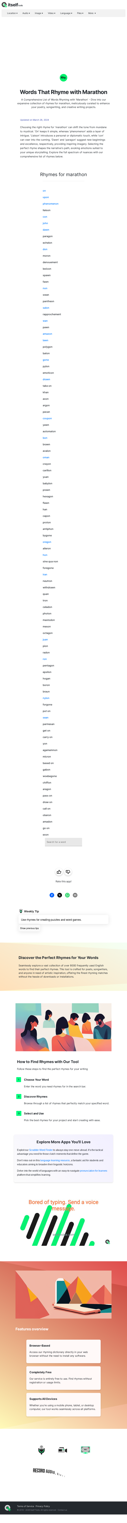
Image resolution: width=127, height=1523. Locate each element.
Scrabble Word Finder (41, 1150)
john (45, 223)
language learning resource (55, 1160)
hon (45, 554)
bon (45, 437)
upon (46, 197)
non (45, 288)
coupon (47, 418)
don (45, 249)
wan (45, 320)
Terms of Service (25, 1506)
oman (46, 457)
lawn (45, 340)
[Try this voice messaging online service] (63, 1219)
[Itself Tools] (63, 1462)
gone (46, 359)
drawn (46, 379)
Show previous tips (29, 928)
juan (45, 639)
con (45, 216)
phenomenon (51, 203)
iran (45, 574)
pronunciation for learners (93, 1170)
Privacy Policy (43, 1506)
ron (45, 659)
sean (45, 717)
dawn (46, 229)
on (44, 190)
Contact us (62, 1510)
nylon (46, 698)
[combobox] (63, 842)
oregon (47, 541)
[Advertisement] (63, 40)
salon (46, 307)
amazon (47, 333)
